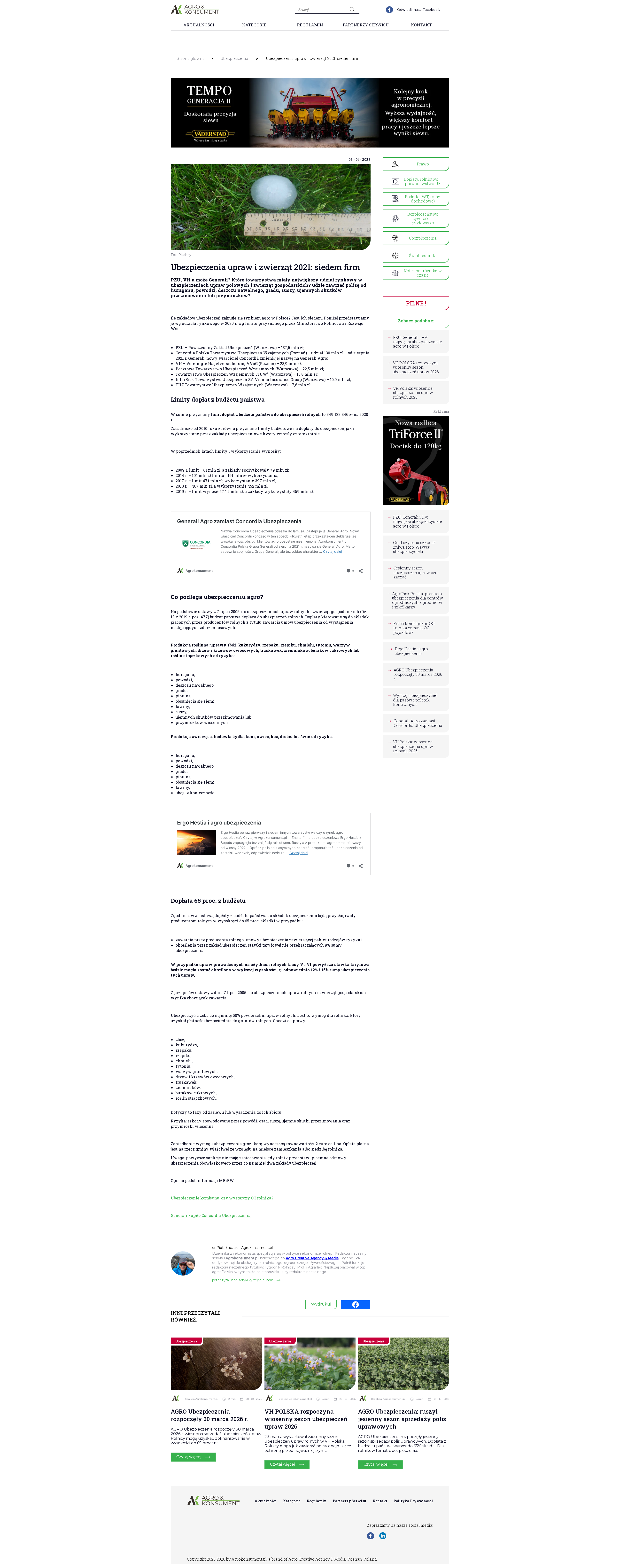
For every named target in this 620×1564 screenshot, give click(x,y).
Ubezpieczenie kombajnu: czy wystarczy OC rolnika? (222, 1197)
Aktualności (198, 25)
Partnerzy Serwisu (366, 25)
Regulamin (310, 25)
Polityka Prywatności (413, 1501)
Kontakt (421, 25)
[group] (310, 113)
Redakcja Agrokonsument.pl (201, 1399)
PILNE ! (416, 303)
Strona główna (191, 58)
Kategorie (254, 25)
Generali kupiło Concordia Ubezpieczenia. (211, 1215)
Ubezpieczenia (234, 58)
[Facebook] (355, 1304)
